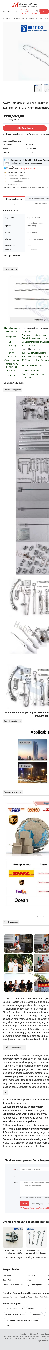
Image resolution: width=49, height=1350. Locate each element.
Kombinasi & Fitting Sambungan (14, 1284)
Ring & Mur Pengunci (33, 1284)
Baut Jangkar (8, 1275)
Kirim (24, 1203)
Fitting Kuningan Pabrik (14, 1308)
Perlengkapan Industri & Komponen (23, 18)
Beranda (5, 18)
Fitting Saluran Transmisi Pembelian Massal (21, 1320)
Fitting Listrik (30, 1275)
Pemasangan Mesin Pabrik (15, 1314)
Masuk (6, 187)
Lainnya (6, 1325)
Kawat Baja (7, 1280)
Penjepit (28, 1280)
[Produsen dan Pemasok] (24, 4)
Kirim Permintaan (25, 128)
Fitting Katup (36, 1314)
